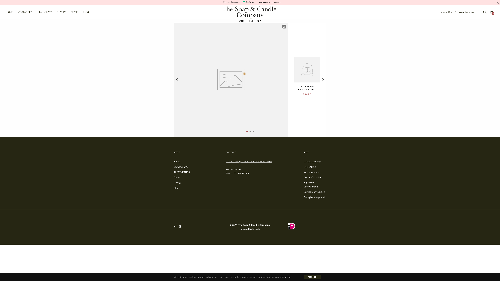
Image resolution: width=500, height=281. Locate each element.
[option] (250, 80)
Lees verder (285, 276)
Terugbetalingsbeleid (315, 197)
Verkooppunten (312, 172)
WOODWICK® (181, 166)
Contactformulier (313, 177)
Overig (177, 182)
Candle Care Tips (312, 161)
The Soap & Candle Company (254, 224)
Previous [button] (177, 79)
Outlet (177, 177)
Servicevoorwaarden (314, 191)
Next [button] (323, 79)
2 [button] (250, 131)
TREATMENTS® (182, 172)
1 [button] (247, 131)
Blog (176, 187)
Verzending (310, 166)
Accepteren (312, 277)
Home (177, 161)
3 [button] (253, 131)
